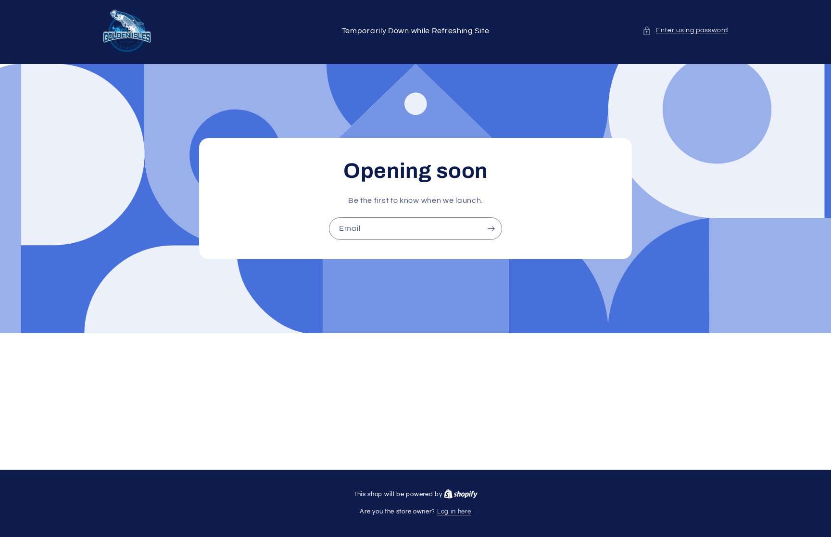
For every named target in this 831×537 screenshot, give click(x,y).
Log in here (454, 511)
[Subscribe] (491, 228)
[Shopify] (461, 494)
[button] (685, 31)
